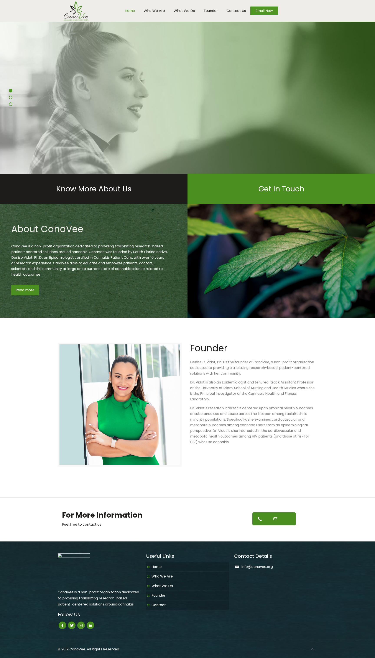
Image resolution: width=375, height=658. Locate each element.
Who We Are (162, 576)
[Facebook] (62, 625)
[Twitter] (72, 625)
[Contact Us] (274, 518)
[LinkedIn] (90, 625)
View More (197, 113)
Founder (158, 595)
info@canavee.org (257, 566)
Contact (158, 604)
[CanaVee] (75, 11)
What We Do (162, 585)
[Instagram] (81, 625)
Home (156, 566)
